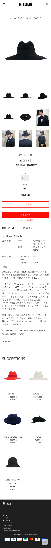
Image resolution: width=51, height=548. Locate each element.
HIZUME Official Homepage (11, 530)
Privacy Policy (7, 518)
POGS (38, 436)
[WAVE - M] (38, 376)
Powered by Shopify (33, 534)
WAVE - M (38, 393)
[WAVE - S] (12, 376)
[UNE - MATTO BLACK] (12, 462)
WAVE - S (13, 393)
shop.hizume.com (24, 534)
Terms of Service (8, 523)
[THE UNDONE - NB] (12, 419)
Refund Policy (7, 525)
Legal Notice (6, 528)
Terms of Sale (7, 520)
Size (24, 173)
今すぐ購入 (25, 215)
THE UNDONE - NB (12, 436)
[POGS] (38, 419)
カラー (24, 185)
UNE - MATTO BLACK (13, 481)
